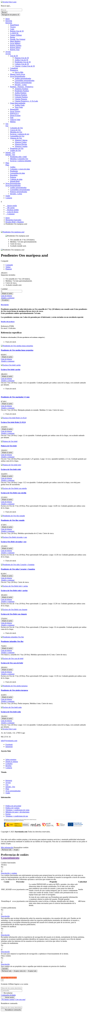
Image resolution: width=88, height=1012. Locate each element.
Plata (7, 165)
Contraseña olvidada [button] (8, 995)
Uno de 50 (14, 56)
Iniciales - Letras (21, 85)
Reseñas (8, 766)
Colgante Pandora (21, 97)
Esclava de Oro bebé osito (11, 712)
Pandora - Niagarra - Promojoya (21, 87)
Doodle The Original (17, 39)
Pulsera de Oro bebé (9, 446)
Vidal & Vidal (15, 120)
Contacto (9, 768)
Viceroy (13, 27)
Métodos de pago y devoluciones (17, 812)
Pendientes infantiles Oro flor (12, 641)
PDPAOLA (14, 113)
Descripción (5, 305)
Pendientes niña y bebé (18, 157)
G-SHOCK (14, 33)
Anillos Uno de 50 (21, 60)
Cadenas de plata (16, 179)
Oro (7, 126)
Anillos (12, 167)
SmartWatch (14, 25)
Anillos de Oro (15, 150)
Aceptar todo (32, 971)
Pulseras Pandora (21, 95)
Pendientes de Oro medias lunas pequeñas (17, 350)
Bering (12, 37)
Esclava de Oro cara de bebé (12, 663)
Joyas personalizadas (13, 791)
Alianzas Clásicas (21, 140)
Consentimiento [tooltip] (10, 857)
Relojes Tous (14, 50)
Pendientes (14, 171)
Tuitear (8, 267)
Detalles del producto (8, 321)
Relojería (9, 23)
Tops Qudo (19, 107)
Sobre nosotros (11, 759)
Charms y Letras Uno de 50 (25, 66)
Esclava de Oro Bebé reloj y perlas (14, 591)
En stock (4, 328)
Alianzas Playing (21, 144)
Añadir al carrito (7, 293)
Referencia (5, 326)
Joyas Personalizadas (17, 76)
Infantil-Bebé (15, 181)
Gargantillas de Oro (17, 136)
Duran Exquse (15, 115)
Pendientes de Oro (16, 148)
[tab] (44, 305)
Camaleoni (14, 68)
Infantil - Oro (10, 155)
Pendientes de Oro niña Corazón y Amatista (18, 569)
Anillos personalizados (23, 78)
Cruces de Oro (15, 130)
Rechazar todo (6, 850)
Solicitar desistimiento (9, 978)
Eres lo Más (19, 72)
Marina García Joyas (17, 74)
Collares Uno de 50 (22, 64)
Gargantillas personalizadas (24, 80)
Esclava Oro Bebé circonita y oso (13, 542)
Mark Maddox (15, 41)
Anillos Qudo (20, 105)
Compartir (9, 265)
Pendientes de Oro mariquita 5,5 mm (15, 397)
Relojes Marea (15, 48)
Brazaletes (14, 175)
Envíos (8, 814)
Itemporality (14, 109)
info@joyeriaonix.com (9, 741)
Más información (7, 847)
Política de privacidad (13, 806)
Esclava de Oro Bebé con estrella (13, 493)
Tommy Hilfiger (16, 35)
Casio (12, 29)
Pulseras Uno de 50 (22, 58)
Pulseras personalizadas (23, 83)
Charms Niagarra (21, 99)
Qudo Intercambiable (17, 103)
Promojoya (14, 70)
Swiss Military (15, 43)
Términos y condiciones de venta (17, 810)
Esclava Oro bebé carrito (10, 370)
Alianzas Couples (21, 146)
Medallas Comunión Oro (19, 159)
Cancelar (5, 968)
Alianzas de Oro (16, 138)
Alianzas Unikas (21, 142)
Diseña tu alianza (12, 762)
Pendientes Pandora (22, 91)
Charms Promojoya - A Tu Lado (26, 101)
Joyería (8, 54)
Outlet (8, 793)
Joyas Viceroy (15, 111)
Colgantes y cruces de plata (20, 169)
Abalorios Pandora (21, 89)
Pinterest (9, 269)
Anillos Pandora (20, 93)
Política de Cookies (12, 808)
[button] (9, 873)
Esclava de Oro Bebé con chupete (14, 614)
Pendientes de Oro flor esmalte (13, 520)
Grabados (9, 764)
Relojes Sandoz (15, 45)
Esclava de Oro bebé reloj (11, 469)
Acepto (16, 850)
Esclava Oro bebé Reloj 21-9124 (13, 422)
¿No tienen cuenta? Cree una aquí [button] (13, 999)
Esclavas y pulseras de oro (19, 134)
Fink (11, 118)
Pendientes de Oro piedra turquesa (14, 690)
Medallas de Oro (16, 132)
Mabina (13, 122)
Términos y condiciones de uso (17, 816)
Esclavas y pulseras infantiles (20, 161)
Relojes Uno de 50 (17, 31)
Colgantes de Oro (16, 128)
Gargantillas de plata (17, 173)
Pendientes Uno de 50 (23, 62)
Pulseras (13, 177)
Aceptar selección (20, 971)
